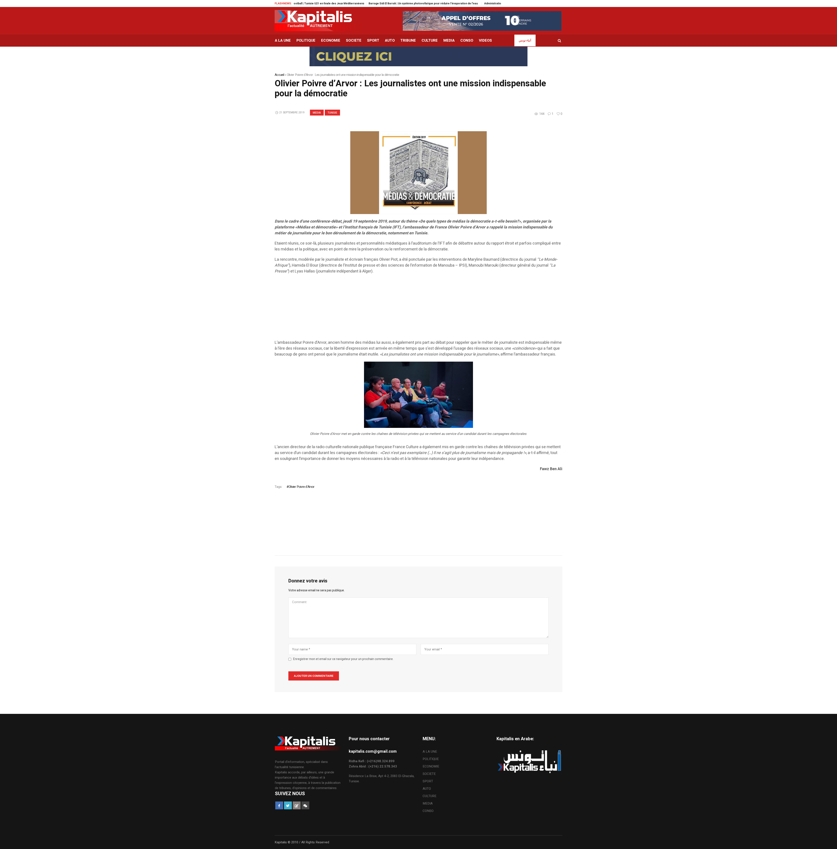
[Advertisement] (405, 309)
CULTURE (429, 796)
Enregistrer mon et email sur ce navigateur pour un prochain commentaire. (343, 659)
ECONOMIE (431, 766)
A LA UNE (430, 751)
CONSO (428, 810)
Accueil (279, 74)
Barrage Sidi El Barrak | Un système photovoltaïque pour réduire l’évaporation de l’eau (380, 3)
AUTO (427, 788)
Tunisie (332, 113)
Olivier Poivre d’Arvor (301, 486)
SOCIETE (429, 773)
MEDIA (317, 113)
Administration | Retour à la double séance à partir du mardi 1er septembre (488, 3)
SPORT (428, 781)
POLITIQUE (431, 759)
